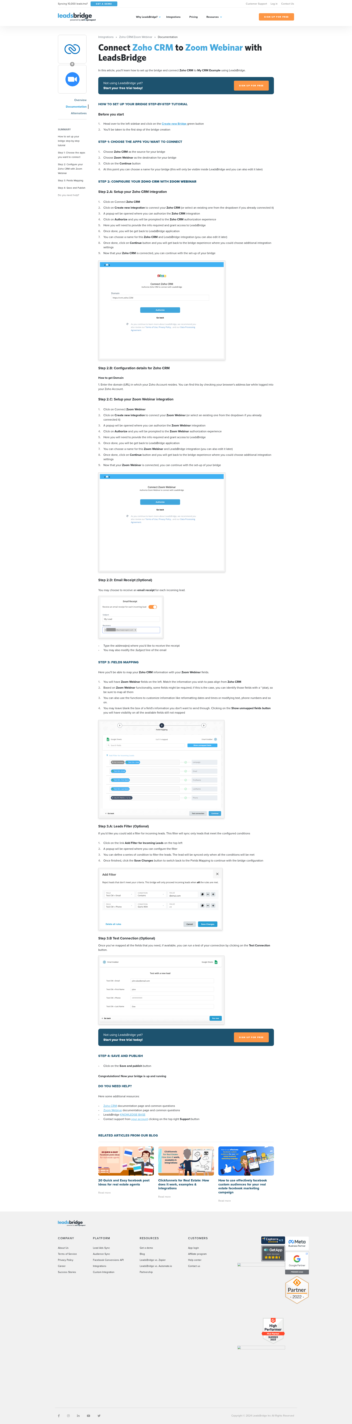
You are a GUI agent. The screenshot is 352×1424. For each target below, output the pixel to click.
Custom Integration (103, 1272)
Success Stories (67, 1272)
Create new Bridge (174, 124)
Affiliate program (197, 1254)
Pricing (193, 17)
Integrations (173, 17)
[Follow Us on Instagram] (68, 1416)
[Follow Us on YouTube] (88, 1416)
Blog (142, 1254)
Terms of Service (67, 1254)
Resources (212, 17)
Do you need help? (68, 195)
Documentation (76, 107)
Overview (80, 100)
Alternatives (79, 113)
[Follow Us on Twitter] (99, 1416)
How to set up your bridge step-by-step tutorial (69, 141)
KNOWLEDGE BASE (132, 1115)
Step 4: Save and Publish (71, 188)
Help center (194, 1260)
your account (139, 1119)
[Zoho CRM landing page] (72, 49)
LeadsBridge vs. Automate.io (156, 1266)
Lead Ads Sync (101, 1248)
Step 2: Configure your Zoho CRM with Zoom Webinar (70, 168)
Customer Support (256, 4)
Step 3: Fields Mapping (70, 180)
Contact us (194, 1266)
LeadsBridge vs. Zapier (153, 1260)
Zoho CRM (110, 1106)
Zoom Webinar (112, 1110)
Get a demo (146, 1248)
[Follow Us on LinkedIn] (78, 1416)
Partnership (146, 1272)
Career (62, 1266)
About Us (63, 1248)
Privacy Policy (65, 1260)
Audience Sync (101, 1254)
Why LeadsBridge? (146, 17)
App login (193, 1248)
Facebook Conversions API (108, 1260)
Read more (104, 1193)
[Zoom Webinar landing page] (72, 79)
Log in (274, 4)
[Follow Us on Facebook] (59, 1416)
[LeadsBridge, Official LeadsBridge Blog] (77, 16)
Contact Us (287, 4)
